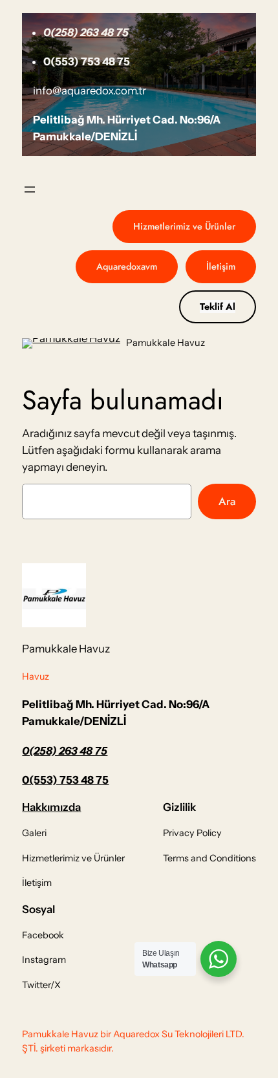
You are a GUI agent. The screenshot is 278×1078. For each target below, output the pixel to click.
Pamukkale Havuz (165, 343)
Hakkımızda (51, 807)
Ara (227, 501)
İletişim (220, 266)
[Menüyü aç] (29, 189)
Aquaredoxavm (126, 266)
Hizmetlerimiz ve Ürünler (184, 226)
